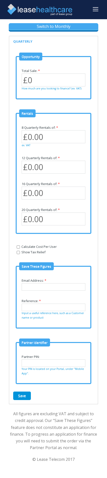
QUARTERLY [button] (22, 41)
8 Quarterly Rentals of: (40, 127)
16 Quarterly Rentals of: (41, 184)
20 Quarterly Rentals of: (41, 209)
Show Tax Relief (33, 252)
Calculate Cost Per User (39, 246)
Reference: (31, 301)
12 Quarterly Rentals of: (41, 158)
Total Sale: (31, 70)
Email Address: (34, 280)
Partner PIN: (31, 356)
